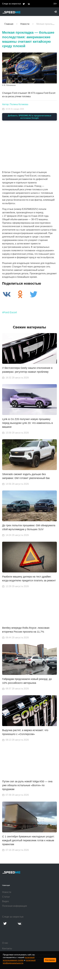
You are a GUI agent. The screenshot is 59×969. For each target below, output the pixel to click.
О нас (5, 943)
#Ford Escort (9, 312)
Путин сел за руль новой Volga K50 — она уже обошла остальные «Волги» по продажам (27, 785)
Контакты (7, 948)
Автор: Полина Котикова (15, 104)
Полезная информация (14, 906)
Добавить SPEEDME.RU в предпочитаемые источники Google (29, 116)
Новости (6, 892)
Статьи (6, 897)
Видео (5, 901)
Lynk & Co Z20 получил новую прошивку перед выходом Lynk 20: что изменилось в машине (27, 423)
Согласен (50, 960)
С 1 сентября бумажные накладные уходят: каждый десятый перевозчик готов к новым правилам (28, 840)
